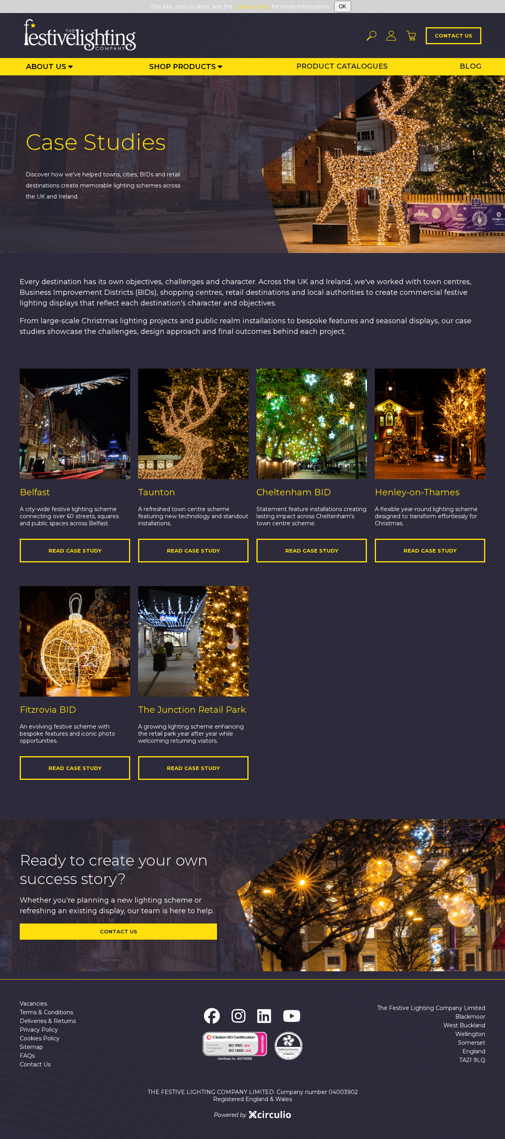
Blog (470, 66)
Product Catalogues (342, 66)
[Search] (371, 36)
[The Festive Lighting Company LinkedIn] (264, 1016)
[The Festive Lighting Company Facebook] (212, 1016)
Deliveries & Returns (48, 1021)
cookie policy (252, 6)
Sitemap (31, 1047)
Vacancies (33, 1003)
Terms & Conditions (46, 1012)
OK (342, 6)
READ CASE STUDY (75, 550)
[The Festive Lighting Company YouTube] (292, 1016)
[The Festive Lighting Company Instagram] (238, 1016)
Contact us (453, 35)
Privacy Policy (39, 1029)
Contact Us (35, 1064)
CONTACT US (118, 931)
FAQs (27, 1055)
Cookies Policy (40, 1038)
